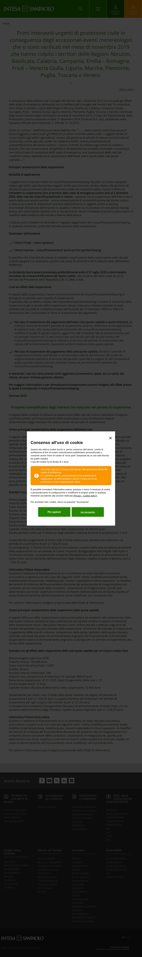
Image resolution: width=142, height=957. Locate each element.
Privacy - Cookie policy (85, 495)
